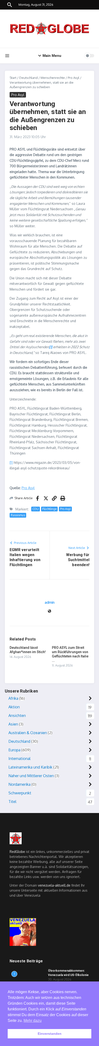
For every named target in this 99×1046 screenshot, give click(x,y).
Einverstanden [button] (50, 1033)
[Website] (49, 611)
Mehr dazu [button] (33, 1021)
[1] (11, 463)
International (19, 758)
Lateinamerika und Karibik (30, 767)
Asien (13, 724)
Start (13, 78)
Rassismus (18, 515)
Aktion (14, 707)
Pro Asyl (73, 78)
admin (50, 602)
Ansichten (17, 715)
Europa (14, 750)
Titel (12, 801)
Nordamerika (19, 784)
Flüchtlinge (49, 509)
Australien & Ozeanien (27, 732)
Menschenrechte (53, 78)
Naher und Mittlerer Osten (31, 775)
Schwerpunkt (19, 793)
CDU (35, 509)
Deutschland (28, 78)
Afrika (13, 698)
